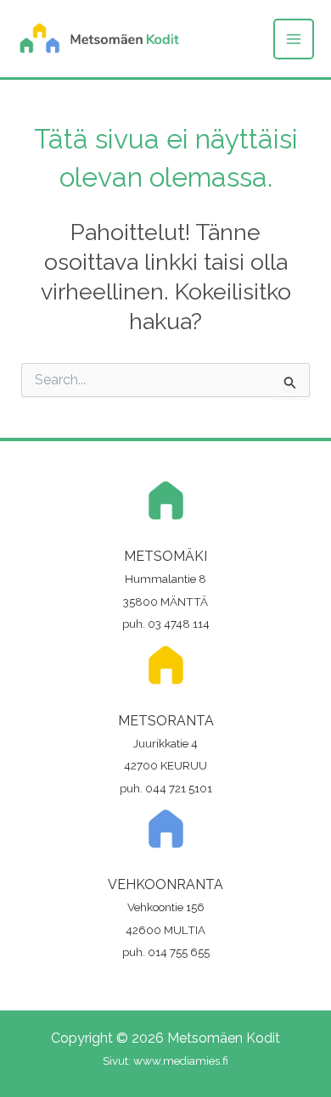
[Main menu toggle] (293, 39)
